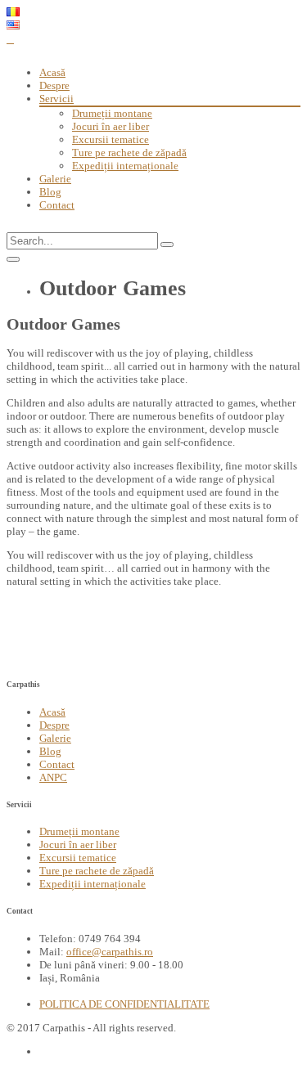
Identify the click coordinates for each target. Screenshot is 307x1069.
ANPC (53, 777)
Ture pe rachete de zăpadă (129, 152)
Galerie (55, 179)
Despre (54, 85)
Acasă (52, 72)
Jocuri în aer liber (110, 126)
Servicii (56, 98)
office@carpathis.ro (109, 951)
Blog (50, 192)
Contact (56, 205)
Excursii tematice (110, 139)
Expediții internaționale (125, 165)
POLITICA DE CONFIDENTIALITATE (124, 1004)
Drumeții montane (112, 113)
